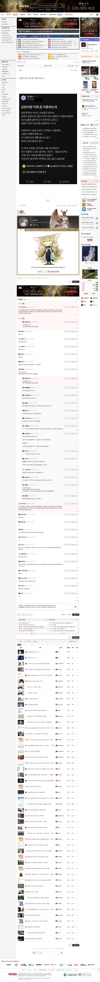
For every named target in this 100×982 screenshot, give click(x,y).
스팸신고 (70, 205)
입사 (59, 651)
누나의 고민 (31, 891)
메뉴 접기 (72, 230)
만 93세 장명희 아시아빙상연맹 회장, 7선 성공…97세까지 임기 (43, 798)
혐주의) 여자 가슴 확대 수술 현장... (36, 903)
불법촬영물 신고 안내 (60, 969)
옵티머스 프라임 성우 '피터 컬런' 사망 (37, 722)
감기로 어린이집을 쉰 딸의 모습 (36, 827)
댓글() (75, 70)
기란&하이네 (48, 9)
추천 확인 (74, 205)
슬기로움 (60, 669)
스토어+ (96, 56)
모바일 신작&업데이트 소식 (8, 42)
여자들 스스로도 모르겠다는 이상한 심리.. (38, 739)
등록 (75, 606)
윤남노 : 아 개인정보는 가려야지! (36, 733)
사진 (62, 644)
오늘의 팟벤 (4, 69)
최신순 (28, 299)
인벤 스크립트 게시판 (6, 39)
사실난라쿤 (60, 698)
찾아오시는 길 (69, 969)
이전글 (29, 614)
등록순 (25, 299)
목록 (71, 70)
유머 (38, 644)
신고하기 (65, 205)
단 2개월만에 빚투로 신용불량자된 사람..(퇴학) (39, 839)
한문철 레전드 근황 (33, 938)
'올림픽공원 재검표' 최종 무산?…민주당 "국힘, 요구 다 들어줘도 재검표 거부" (46, 745)
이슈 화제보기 (75, 36)
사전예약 (55, 9)
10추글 (29, 641)
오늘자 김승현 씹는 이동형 (34, 809)
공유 (57, 205)
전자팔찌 (21, 65)
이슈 (25, 644)
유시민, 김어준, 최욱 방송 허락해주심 (37, 663)
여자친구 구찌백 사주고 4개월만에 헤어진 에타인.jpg (40, 769)
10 (59, 948)
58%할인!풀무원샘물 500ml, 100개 (89, 184)
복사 (24, 62)
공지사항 (76, 969)
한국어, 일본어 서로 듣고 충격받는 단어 (37, 880)
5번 (49, 271)
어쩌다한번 (60, 681)
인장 (21, 230)
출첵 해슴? (31, 704)
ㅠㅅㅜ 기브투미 (32, 687)
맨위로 (69, 614)
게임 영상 (4, 96)
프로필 (28, 230)
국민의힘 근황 (32, 751)
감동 (72, 644)
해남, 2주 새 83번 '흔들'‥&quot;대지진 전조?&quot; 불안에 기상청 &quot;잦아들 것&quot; (49, 669)
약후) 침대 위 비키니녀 (34, 815)
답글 (75, 314)
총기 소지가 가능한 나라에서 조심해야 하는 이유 (39, 833)
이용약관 (35, 969)
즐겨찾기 (36, 641)
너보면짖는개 (61, 663)
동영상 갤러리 (5, 32)
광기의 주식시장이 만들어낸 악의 (36, 845)
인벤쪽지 (31, 225)
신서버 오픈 (41, 9)
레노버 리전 (4, 103)
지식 (57, 644)
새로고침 (77, 299)
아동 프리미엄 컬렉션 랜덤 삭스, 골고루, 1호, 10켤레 (90, 191)
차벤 (3, 87)
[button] (31, 633)
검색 (58, 271)
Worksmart (60, 804)
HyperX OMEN (5, 101)
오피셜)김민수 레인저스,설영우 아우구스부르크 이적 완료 (42, 728)
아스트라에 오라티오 (6, 113)
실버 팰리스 (4, 106)
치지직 (3, 84)
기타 (76, 644)
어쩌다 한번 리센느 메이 (34, 681)
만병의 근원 (31, 698)
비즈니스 (29, 969)
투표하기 (90, 239)
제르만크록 (60, 915)
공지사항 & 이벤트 (6, 30)
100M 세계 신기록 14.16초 (34, 792)
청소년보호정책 (51, 969)
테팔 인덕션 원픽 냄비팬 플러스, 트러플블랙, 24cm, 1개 (90, 186)
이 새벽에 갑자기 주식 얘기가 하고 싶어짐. (38, 675)
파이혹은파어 (61, 745)
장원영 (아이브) (32, 651)
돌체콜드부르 (61, 815)
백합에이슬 (60, 897)
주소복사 (19, 277)
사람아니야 (60, 687)
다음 (62, 948)
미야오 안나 (31, 657)
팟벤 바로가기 (5, 82)
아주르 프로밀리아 (6, 110)
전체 (19, 644)
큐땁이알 (60, 909)
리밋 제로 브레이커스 (6, 108)
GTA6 (3, 115)
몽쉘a (59, 710)
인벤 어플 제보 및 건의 (7, 37)
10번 (52, 271)
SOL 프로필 (50, 230)
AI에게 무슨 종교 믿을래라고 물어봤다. (37, 804)
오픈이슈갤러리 (76, 62)
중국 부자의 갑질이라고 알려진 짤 (36, 897)
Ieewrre (59, 809)
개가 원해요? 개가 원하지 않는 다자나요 (38, 850)
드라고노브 (60, 733)
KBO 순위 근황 (32, 927)
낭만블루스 (60, 850)
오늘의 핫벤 (4, 66)
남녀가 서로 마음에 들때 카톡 (35, 716)
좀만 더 (30, 692)
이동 (77, 314)
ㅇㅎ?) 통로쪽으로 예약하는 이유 (36, 862)
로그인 (91, 14)
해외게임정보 (5, 94)
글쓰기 (75, 637)
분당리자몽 (60, 716)
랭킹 (35, 230)
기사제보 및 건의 (5, 35)
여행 (3, 91)
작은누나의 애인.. (32, 786)
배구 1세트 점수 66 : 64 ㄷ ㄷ (35, 821)
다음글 (23, 614)
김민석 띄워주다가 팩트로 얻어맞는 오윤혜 (38, 780)
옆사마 (59, 780)
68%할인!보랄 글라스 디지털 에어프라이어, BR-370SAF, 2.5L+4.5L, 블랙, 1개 (90, 194)
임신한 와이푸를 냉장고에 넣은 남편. (37, 868)
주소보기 (19, 62)
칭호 (43, 230)
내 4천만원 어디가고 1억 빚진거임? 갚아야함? (39, 874)
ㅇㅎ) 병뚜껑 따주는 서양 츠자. (35, 921)
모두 (55, 271)
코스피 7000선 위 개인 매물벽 (35, 710)
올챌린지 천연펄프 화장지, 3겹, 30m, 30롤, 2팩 (90, 189)
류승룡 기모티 (32, 915)
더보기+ (46, 619)
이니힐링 (34, 225)
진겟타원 (60, 774)
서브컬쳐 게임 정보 (6, 98)
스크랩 (60, 205)
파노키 (59, 722)
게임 (52, 644)
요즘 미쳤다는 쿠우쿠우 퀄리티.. (36, 856)
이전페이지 (63, 614)
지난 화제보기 (66, 36)
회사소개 (23, 969)
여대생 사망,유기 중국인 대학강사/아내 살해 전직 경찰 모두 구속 (43, 763)
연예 (32, 644)
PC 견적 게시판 (5, 73)
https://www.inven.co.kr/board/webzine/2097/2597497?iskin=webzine (36, 277)
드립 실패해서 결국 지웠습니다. (36, 757)
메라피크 (60, 862)
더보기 (37, 225)
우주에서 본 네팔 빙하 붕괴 (35, 932)
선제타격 (60, 675)
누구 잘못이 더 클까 (33, 886)
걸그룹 (3, 89)
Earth (59, 769)
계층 (67, 644)
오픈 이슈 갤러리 (5, 64)
